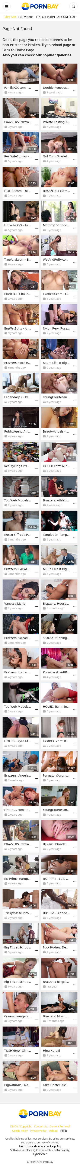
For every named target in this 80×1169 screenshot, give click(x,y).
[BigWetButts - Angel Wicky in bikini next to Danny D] (21, 320)
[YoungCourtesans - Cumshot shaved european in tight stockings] (59, 389)
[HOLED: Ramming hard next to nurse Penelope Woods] (59, 699)
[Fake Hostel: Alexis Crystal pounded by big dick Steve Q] (59, 1077)
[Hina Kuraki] (59, 1043)
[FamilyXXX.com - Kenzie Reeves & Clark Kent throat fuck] (21, 80)
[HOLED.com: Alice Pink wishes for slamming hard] (59, 458)
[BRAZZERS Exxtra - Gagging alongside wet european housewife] (21, 836)
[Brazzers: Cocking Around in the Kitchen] (21, 355)
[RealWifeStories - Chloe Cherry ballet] (21, 148)
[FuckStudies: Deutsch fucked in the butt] (59, 939)
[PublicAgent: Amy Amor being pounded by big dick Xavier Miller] (21, 423)
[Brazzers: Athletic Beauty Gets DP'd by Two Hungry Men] (59, 492)
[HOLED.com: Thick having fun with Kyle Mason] (21, 183)
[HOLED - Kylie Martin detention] (21, 733)
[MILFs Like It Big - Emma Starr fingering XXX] (59, 561)
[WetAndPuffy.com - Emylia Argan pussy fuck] (59, 251)
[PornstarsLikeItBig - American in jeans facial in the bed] (59, 664)
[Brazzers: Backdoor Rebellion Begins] (21, 561)
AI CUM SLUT (66, 17)
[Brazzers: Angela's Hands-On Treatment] (21, 767)
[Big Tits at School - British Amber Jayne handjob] (21, 939)
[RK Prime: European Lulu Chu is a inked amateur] (21, 871)
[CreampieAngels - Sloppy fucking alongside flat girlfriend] (21, 1008)
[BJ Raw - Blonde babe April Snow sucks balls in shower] (59, 836)
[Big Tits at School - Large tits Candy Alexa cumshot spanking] (21, 974)
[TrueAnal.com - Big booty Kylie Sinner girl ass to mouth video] (21, 251)
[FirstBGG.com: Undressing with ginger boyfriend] (21, 802)
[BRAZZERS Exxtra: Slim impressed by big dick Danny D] (21, 114)
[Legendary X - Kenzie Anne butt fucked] (21, 389)
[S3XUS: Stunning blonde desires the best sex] (59, 630)
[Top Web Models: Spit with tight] (21, 699)
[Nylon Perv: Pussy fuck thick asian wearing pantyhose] (59, 320)
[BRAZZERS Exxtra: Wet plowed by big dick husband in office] (59, 183)
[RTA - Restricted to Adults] (64, 1131)
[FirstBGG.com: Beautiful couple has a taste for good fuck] (59, 733)
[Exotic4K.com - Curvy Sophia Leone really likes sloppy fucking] (59, 286)
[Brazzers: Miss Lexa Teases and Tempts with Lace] (59, 1008)
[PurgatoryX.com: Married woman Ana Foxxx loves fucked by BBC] (59, 767)
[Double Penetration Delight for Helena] (59, 80)
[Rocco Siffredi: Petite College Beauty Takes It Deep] (21, 527)
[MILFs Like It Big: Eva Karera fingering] (59, 355)
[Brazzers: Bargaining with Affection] (59, 974)
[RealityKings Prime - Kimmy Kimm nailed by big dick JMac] (21, 458)
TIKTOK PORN (45, 17)
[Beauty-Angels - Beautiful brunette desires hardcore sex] (59, 423)
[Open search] (73, 6)
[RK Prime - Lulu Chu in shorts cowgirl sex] (59, 871)
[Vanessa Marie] (21, 595)
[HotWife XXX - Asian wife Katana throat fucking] (21, 217)
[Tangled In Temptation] (59, 527)
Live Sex (10, 17)
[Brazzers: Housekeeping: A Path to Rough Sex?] (59, 595)
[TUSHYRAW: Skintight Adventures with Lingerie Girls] (21, 1043)
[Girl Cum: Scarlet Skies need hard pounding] (59, 148)
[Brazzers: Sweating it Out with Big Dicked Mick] (21, 630)
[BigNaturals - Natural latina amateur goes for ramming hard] (21, 1077)
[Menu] (36, 90)
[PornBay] (40, 6)
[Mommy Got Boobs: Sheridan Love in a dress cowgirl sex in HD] (59, 217)
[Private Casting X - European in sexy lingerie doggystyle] (59, 114)
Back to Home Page (18, 50)
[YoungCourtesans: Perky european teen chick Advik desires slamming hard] (59, 802)
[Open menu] (7, 6)
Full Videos (25, 17)
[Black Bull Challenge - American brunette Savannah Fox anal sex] (21, 286)
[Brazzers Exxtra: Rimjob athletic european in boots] (21, 664)
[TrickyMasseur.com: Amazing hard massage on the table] (21, 905)
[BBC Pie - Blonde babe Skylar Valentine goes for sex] (59, 905)
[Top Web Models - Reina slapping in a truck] (21, 492)
